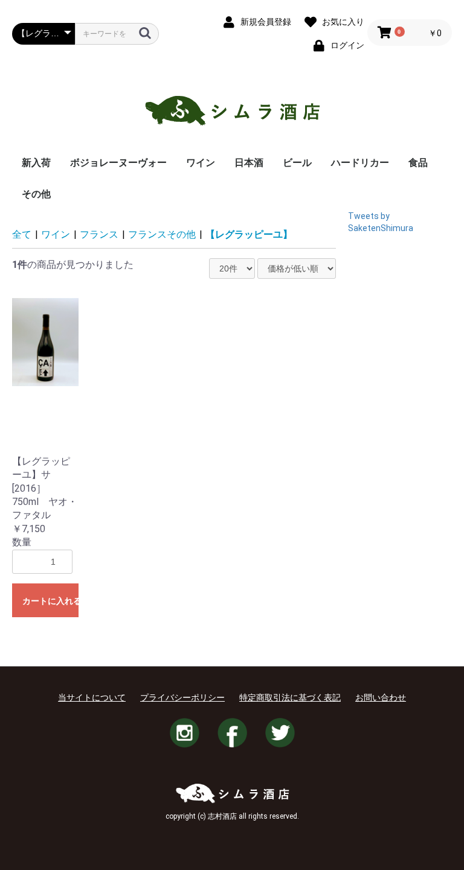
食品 (418, 162)
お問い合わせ (380, 697)
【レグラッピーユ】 (248, 234)
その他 (36, 194)
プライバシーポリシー (182, 697)
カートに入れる (50, 601)
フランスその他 (162, 234)
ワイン (200, 162)
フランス (99, 234)
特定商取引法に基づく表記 (290, 697)
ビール (297, 162)
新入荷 (36, 162)
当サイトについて (92, 697)
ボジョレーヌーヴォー (118, 162)
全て (21, 234)
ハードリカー (360, 162)
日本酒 (248, 162)
